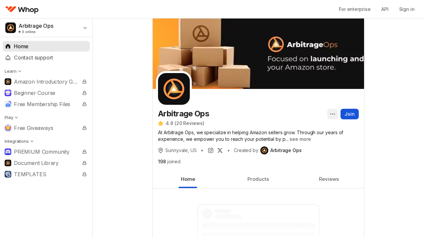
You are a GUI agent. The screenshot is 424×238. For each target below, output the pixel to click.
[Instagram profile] (210, 150)
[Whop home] (22, 9)
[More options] (332, 114)
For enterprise (355, 9)
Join (349, 114)
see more (300, 139)
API (385, 9)
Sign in (407, 9)
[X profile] (220, 150)
